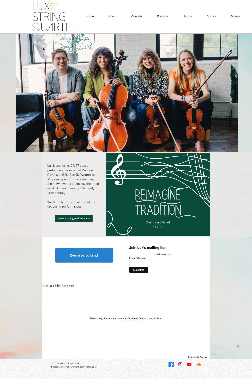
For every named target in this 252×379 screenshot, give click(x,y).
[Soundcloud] (198, 364)
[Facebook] (171, 364)
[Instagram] (180, 364)
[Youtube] (189, 364)
